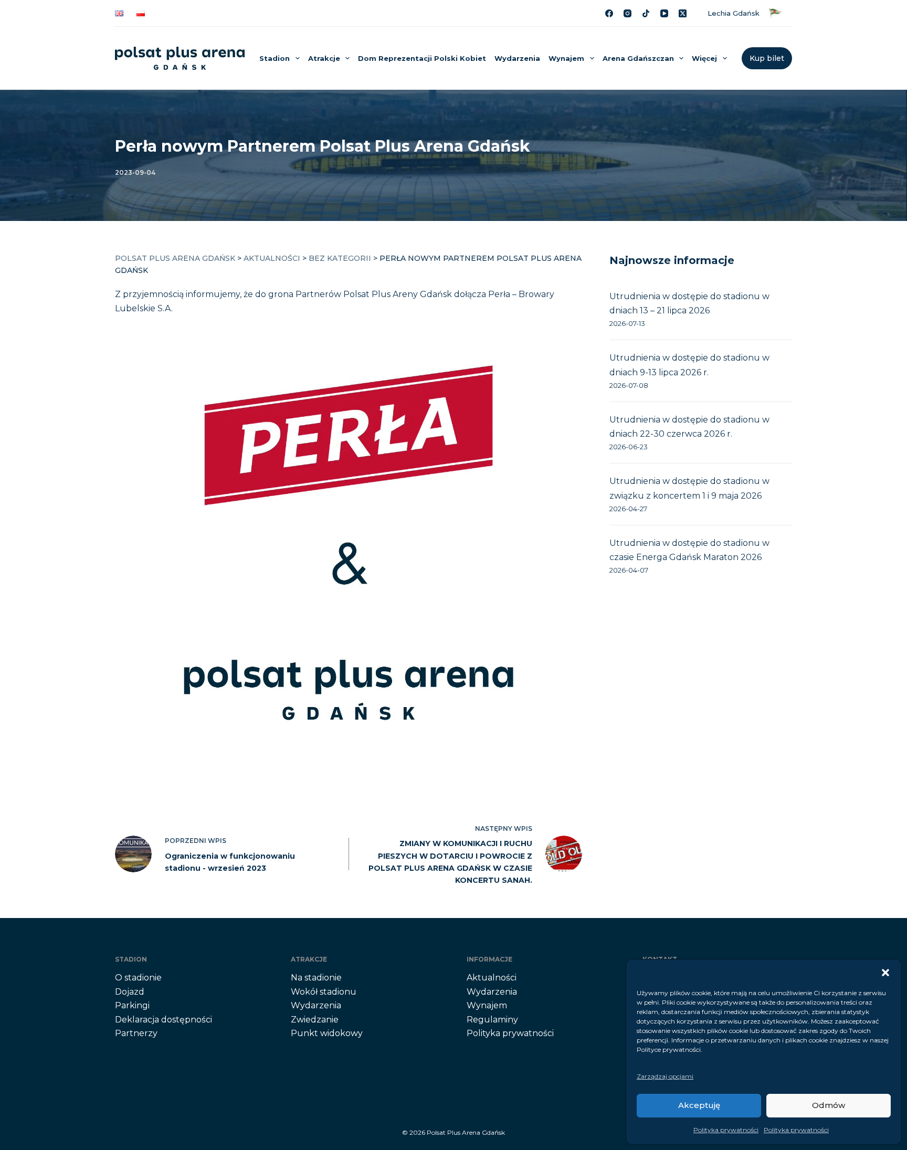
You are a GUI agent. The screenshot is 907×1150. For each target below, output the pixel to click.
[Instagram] (627, 13)
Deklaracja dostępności (163, 1020)
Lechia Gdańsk (736, 13)
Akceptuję (699, 1105)
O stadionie (138, 978)
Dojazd (129, 992)
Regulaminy (492, 1020)
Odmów (828, 1105)
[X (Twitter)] (683, 13)
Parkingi (132, 1005)
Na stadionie (316, 978)
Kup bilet (767, 58)
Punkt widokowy (327, 1033)
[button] (885, 972)
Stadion (274, 58)
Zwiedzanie (315, 1020)
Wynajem (566, 58)
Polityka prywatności (725, 1130)
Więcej (704, 58)
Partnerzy (136, 1033)
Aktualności (491, 978)
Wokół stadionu (323, 992)
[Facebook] (609, 13)
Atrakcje (324, 58)
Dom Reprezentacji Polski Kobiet (422, 58)
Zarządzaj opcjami (665, 1076)
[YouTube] (664, 13)
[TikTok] (646, 13)
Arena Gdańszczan (638, 58)
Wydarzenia (517, 58)
